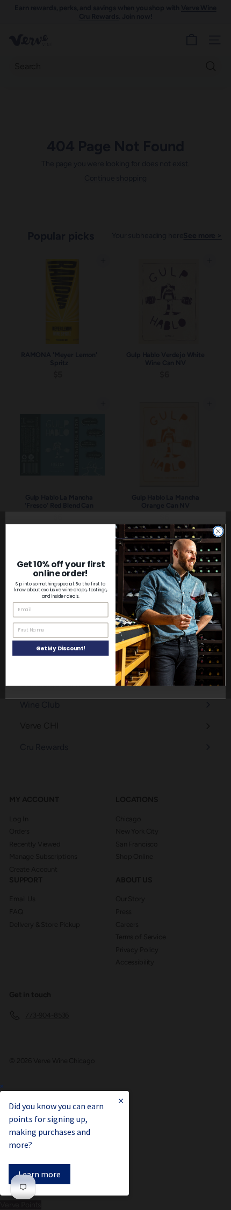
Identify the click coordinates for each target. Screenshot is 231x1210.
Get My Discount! (60, 648)
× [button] (2, 1086)
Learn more (39, 1174)
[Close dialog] (218, 531)
